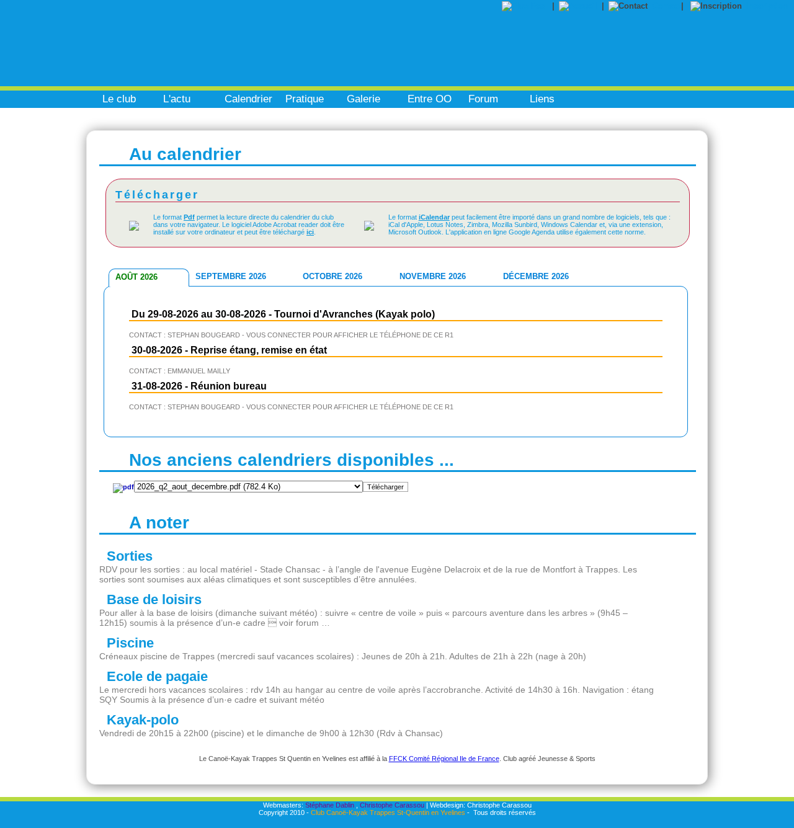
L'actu (176, 99)
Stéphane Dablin (329, 805)
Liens (542, 99)
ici (310, 232)
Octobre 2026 (332, 276)
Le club (119, 99)
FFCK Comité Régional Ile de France (444, 758)
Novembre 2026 (432, 276)
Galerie (363, 99)
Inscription (767, 6)
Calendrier (248, 99)
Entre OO (430, 99)
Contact (666, 6)
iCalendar (434, 217)
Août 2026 (136, 277)
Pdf (189, 217)
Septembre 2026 (230, 276)
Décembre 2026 (536, 276)
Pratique (304, 99)
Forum (483, 99)
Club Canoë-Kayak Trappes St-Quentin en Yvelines (388, 812)
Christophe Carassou (392, 805)
